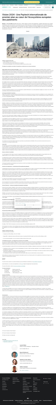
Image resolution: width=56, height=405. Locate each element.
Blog (34, 381)
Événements (35, 389)
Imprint (40, 400)
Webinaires (35, 384)
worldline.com (7, 286)
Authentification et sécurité (27, 386)
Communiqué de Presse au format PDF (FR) (10, 340)
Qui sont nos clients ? (32, 7)
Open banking (25, 384)
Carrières (16, 5)
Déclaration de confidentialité (8, 400)
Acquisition (24, 381)
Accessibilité (35, 400)
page (22, 263)
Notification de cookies (28, 400)
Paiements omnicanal (16, 381)
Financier (27, 31)
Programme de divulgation (47, 400)
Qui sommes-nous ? (5, 379)
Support (50, 5)
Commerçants (15, 7)
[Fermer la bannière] (53, 2)
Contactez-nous (47, 7)
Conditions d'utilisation (19, 400)
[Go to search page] (53, 7)
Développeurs (21, 5)
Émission (24, 379)
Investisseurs (26, 5)
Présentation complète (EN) (8, 341)
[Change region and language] (51, 378)
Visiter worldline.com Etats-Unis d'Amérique (32, 2)
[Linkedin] (43, 383)
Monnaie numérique (26, 389)
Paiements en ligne (16, 379)
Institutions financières (23, 7)
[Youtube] (46, 383)
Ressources (39, 7)
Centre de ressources (36, 379)
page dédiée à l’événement (37, 261)
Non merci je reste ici (49, 2)
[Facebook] (45, 383)
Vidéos (34, 386)
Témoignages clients (36, 391)
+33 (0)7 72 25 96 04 (24, 370)
